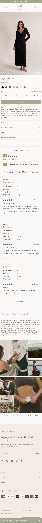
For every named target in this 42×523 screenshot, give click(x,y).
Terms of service (5, 510)
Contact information (6, 513)
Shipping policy (26, 510)
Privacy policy (26, 507)
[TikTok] (17, 461)
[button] (7, 7)
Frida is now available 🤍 (21, 1)
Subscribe (38, 453)
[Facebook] (7, 461)
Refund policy (5, 507)
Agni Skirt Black (33, 415)
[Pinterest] (12, 461)
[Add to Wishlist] (38, 78)
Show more (21, 301)
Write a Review (21, 150)
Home (6, 415)
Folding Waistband (18, 415)
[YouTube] (22, 461)
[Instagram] (2, 461)
